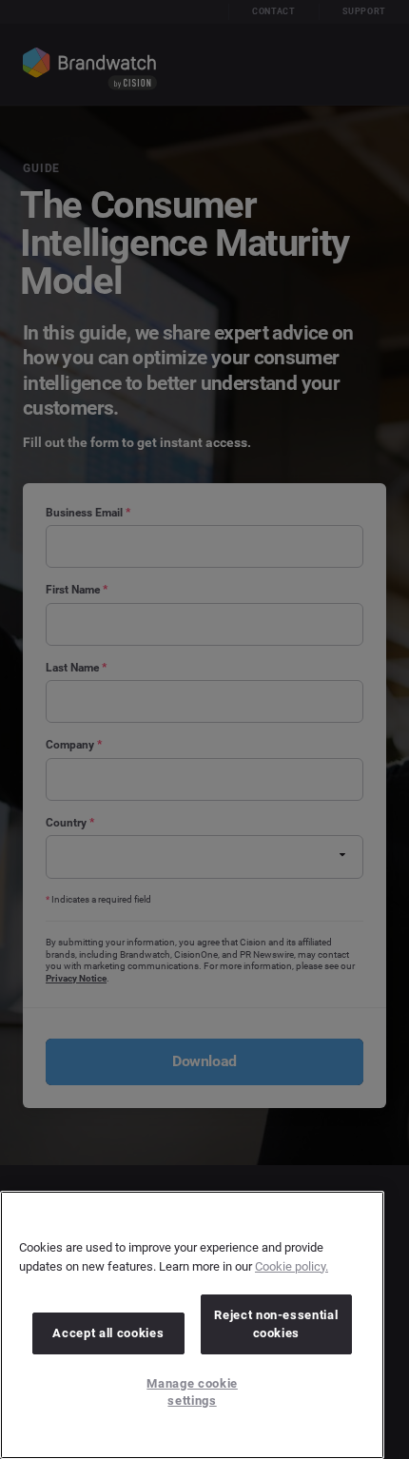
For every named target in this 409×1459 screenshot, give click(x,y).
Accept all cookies (108, 1333)
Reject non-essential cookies (276, 1323)
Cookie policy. (291, 1266)
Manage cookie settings (192, 1392)
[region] (192, 1325)
